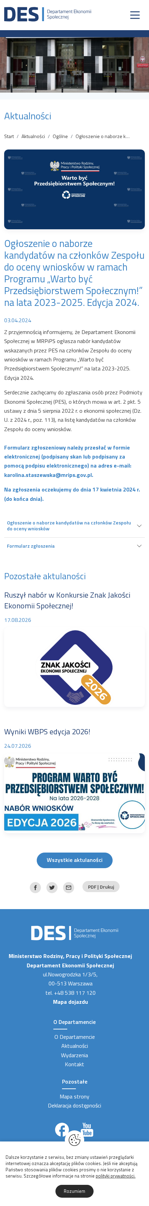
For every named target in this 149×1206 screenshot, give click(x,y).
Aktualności (33, 136)
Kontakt (74, 1064)
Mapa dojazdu (70, 1002)
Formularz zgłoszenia (31, 545)
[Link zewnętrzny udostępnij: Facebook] (35, 887)
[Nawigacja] (135, 15)
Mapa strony (74, 1096)
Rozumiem (74, 1191)
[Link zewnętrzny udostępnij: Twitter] (52, 887)
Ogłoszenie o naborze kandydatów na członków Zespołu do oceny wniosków (69, 525)
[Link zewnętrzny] (62, 1129)
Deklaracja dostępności (74, 1105)
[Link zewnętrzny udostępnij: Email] (68, 887)
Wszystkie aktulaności (75, 860)
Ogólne (60, 136)
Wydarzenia (74, 1055)
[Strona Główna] (47, 13)
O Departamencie (74, 1037)
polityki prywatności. (115, 1175)
